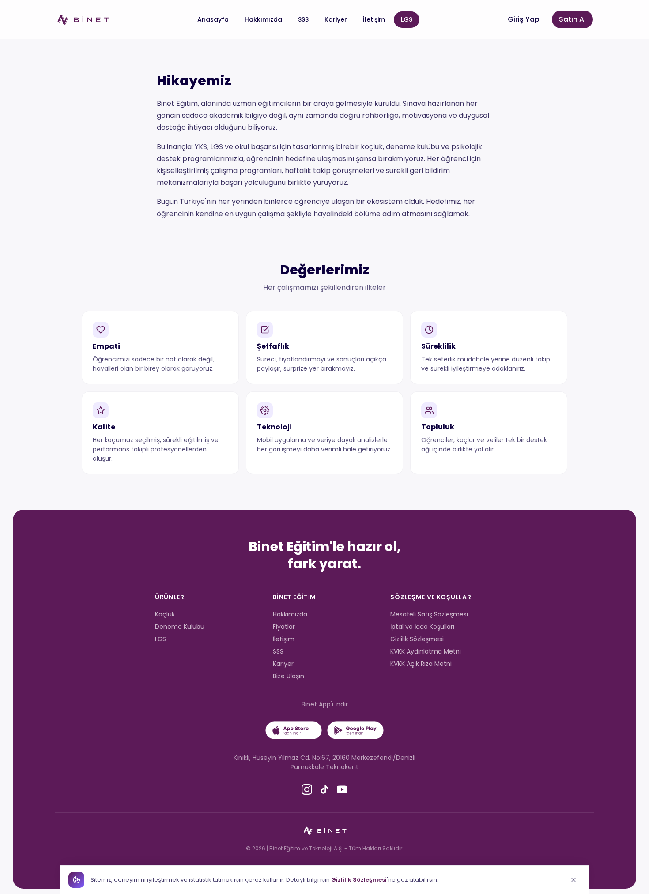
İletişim (374, 19)
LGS (406, 19)
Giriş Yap (524, 19)
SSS (303, 19)
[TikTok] (324, 789)
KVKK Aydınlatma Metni (425, 651)
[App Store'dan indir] (293, 730)
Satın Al (572, 19)
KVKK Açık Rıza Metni (421, 663)
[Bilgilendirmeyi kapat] (573, 880)
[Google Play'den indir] (355, 730)
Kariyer (335, 19)
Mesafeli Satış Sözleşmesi (429, 614)
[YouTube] (342, 789)
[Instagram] (307, 789)
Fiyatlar (284, 626)
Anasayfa (213, 19)
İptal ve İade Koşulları (422, 626)
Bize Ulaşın (288, 676)
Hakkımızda (263, 19)
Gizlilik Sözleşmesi (417, 639)
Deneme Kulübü (179, 626)
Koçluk (165, 614)
